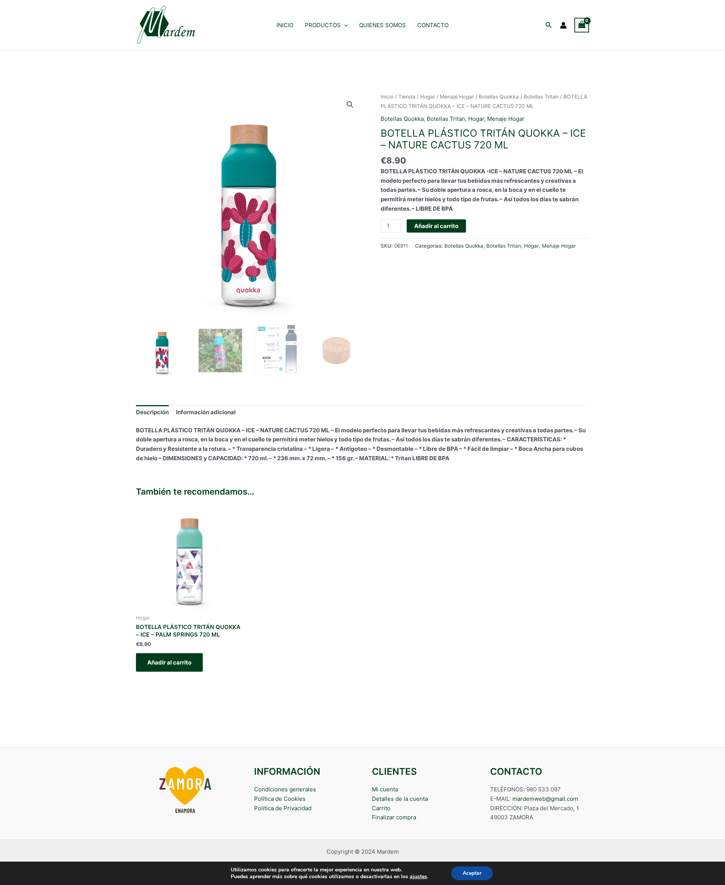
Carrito (381, 808)
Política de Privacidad (283, 808)
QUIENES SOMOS (382, 25)
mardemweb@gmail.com (545, 798)
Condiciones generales (285, 789)
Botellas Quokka (499, 97)
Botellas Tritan (541, 97)
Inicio (387, 97)
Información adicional (206, 412)
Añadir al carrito (436, 226)
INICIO (284, 25)
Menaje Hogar (457, 97)
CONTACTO (433, 25)
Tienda (406, 97)
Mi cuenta (385, 789)
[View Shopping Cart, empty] (581, 25)
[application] (344, 25)
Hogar (427, 97)
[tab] (152, 412)
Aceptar (472, 873)
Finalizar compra (394, 817)
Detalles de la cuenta (400, 798)
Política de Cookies (279, 798)
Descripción (152, 412)
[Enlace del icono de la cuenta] (563, 25)
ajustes (418, 876)
